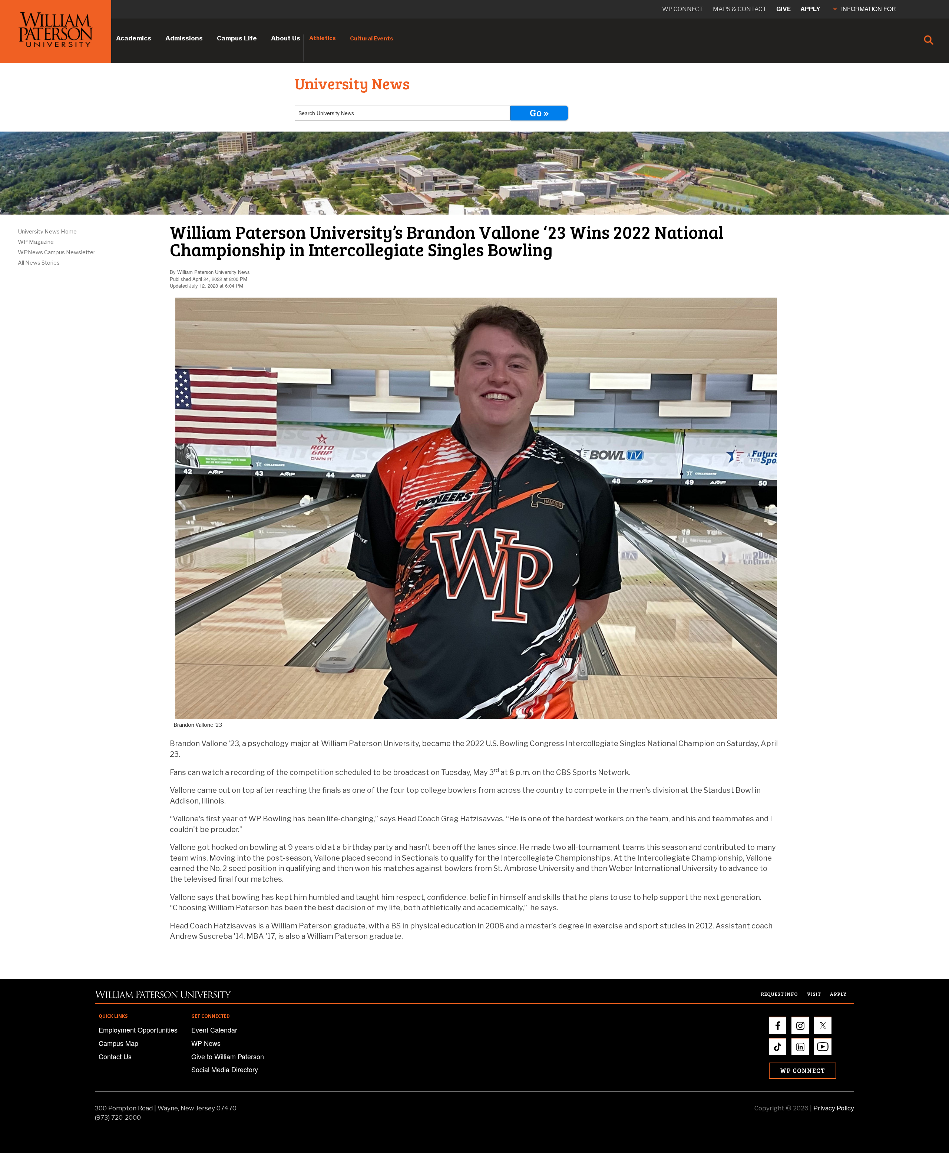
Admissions (184, 38)
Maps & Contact (740, 9)
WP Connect (802, 1070)
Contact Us (115, 1056)
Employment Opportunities (138, 1029)
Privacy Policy (833, 1108)
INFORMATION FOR (868, 8)
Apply (810, 9)
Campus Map (118, 1043)
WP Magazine (36, 242)
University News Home (47, 232)
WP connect (682, 9)
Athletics (322, 38)
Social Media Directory (224, 1069)
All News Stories (39, 263)
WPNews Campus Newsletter (56, 252)
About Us (285, 38)
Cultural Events (371, 38)
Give (783, 9)
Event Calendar (214, 1029)
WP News (206, 1043)
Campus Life (237, 38)
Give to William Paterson (227, 1056)
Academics (133, 38)
